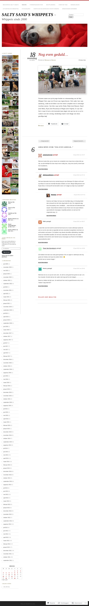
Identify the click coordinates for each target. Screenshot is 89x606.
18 (3, 576)
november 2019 (7, 306)
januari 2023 (6, 273)
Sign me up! (6, 252)
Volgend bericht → (79, 141)
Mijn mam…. (11, 202)
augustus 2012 (7, 524)
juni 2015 (5, 412)
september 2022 (7, 283)
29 (14, 578)
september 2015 (7, 402)
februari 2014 (6, 465)
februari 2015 (6, 425)
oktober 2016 (6, 366)
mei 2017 (5, 349)
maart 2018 (6, 329)
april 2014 (5, 458)
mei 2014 (5, 455)
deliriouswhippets (48, 175)
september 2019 (7, 310)
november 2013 (7, 474)
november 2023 (7, 267)
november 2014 (7, 435)
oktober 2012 (6, 517)
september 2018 (7, 323)
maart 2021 (6, 296)
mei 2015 (5, 415)
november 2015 (7, 395)
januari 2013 (6, 507)
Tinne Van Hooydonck (49, 248)
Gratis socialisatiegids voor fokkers (46, 8)
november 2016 (7, 362)
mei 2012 (5, 534)
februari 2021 (6, 300)
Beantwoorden (43, 169)
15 (14, 574)
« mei (3, 579)
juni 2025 (5, 264)
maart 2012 (6, 540)
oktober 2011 (6, 557)
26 (6, 578)
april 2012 (5, 537)
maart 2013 (6, 501)
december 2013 (7, 471)
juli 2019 (5, 313)
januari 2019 (6, 320)
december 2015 (7, 392)
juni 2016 (5, 376)
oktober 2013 (6, 478)
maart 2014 (6, 461)
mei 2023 (5, 270)
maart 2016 (6, 382)
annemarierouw (48, 155)
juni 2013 (5, 491)
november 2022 (7, 277)
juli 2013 (5, 488)
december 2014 (7, 432)
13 (9, 574)
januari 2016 (6, 389)
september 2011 (7, 560)
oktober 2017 (6, 336)
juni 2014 (5, 451)
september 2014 (7, 441)
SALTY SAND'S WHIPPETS (28, 14)
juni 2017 (5, 346)
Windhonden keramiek (69, 8)
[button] (4, 57)
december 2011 (7, 550)
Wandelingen (75, 4)
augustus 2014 (7, 445)
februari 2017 (6, 356)
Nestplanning (50, 4)
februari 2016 (6, 385)
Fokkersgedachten (36, 4)
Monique (47, 60)
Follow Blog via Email (8, 238)
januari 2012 (6, 547)
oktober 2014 (6, 438)
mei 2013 (5, 494)
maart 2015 (6, 422)
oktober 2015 (6, 399)
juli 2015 (5, 408)
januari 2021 (6, 303)
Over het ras (63, 4)
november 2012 (7, 514)
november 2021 (7, 290)
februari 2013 (6, 504)
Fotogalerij (26, 8)
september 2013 (7, 481)
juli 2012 (5, 527)
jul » (7, 579)
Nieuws (24, 4)
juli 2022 (5, 287)
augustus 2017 (7, 339)
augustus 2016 (7, 372)
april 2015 (5, 418)
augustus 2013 (7, 484)
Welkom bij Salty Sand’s (11, 4)
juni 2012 (5, 530)
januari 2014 (6, 468)
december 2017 (7, 333)
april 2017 (5, 352)
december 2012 (7, 511)
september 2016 (7, 369)
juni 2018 (5, 326)
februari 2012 (6, 544)
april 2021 (5, 293)
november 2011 (7, 553)
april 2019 (5, 316)
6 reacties (82, 60)
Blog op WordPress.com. (28, 603)
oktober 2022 (6, 280)
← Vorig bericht (44, 141)
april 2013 (5, 497)
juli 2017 (5, 343)
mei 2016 (5, 379)
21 (12, 576)
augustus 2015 (7, 405)
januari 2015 (6, 428)
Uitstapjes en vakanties (11, 8)
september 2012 (7, 521)
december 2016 (7, 359)
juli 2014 (5, 448)
